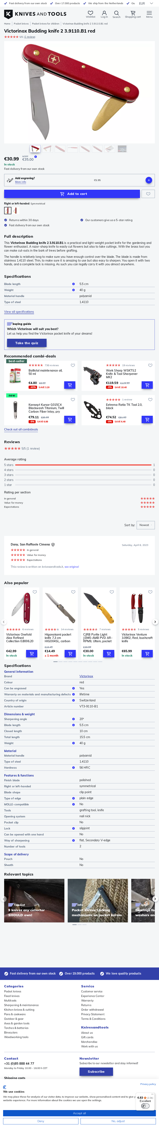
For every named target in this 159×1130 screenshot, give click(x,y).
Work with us (89, 1046)
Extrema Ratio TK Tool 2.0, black (124, 406)
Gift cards (87, 1037)
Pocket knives (21, 23)
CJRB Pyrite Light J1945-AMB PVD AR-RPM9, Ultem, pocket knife (97, 638)
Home (7, 23)
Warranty (87, 1000)
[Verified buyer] (53, 545)
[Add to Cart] (69, 385)
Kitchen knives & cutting (19, 1009)
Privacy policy (148, 1084)
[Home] (35, 12)
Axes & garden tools (16, 1023)
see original (72, 566)
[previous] (10, 622)
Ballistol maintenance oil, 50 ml (46, 372)
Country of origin (15, 700)
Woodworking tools (16, 1037)
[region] (79, 98)
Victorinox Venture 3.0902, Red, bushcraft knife (137, 638)
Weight (9, 290)
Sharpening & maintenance (21, 1005)
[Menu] (152, 1095)
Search (116, 16)
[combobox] (146, 525)
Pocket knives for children (45, 23)
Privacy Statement (93, 1014)
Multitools (10, 1000)
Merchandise (89, 1041)
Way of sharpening (16, 840)
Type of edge (12, 798)
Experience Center (92, 996)
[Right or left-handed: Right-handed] (16, 210)
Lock (7, 828)
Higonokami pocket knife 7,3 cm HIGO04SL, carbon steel (58, 638)
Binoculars (10, 1032)
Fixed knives (11, 996)
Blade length (12, 284)
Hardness (10, 767)
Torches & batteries (16, 1028)
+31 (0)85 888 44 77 (19, 1063)
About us (87, 1032)
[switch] (145, 1105)
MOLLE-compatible (16, 804)
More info (20, 181)
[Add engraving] (149, 180)
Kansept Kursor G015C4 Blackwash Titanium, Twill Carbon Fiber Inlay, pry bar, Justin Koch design (46, 408)
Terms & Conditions (93, 1018)
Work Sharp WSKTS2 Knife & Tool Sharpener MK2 (121, 374)
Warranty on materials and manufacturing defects (37, 694)
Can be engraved (15, 688)
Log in (104, 16)
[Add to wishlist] (148, 194)
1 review (30, 36)
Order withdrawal (92, 1009)
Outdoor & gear (14, 1018)
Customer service (92, 991)
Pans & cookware (15, 1014)
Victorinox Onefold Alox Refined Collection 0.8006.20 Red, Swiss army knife (21, 638)
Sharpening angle (15, 719)
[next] (148, 622)
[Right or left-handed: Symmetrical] (8, 210)
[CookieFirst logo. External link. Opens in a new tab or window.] (4, 1087)
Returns (86, 1005)
